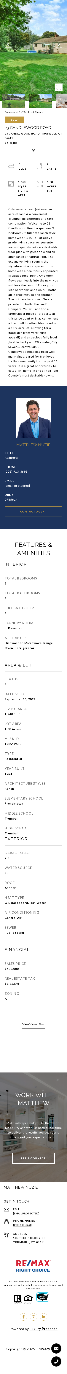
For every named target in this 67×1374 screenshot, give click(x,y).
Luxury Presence (44, 1329)
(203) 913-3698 (16, 471)
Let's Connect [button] (33, 1158)
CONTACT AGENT (33, 511)
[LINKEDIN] (43, 1317)
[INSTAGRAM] (33, 1317)
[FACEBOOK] (23, 1317)
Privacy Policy (49, 1349)
